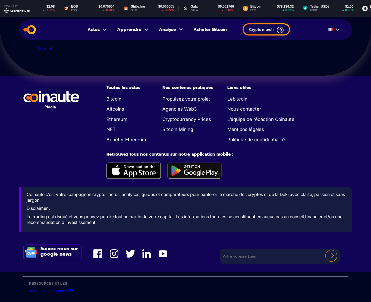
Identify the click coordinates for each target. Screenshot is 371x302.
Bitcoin (113, 99)
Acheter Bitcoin (210, 29)
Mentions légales (245, 129)
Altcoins (115, 109)
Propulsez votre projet (186, 99)
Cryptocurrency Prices (186, 119)
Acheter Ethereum (126, 139)
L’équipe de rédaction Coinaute (260, 119)
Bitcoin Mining (177, 129)
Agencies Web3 (179, 109)
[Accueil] (29, 29)
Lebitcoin (237, 99)
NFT (111, 129)
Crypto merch (261, 29)
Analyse (167, 29)
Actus (93, 29)
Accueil (44, 48)
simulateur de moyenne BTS (51, 291)
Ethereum (116, 119)
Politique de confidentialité (256, 139)
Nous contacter (244, 109)
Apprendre (129, 29)
